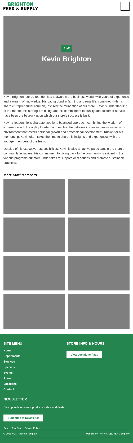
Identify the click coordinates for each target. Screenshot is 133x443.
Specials (9, 367)
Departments (11, 356)
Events (8, 372)
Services (9, 361)
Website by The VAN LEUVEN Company (108, 433)
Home (7, 350)
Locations (10, 383)
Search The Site (12, 428)
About (7, 378)
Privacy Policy (32, 428)
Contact (8, 389)
